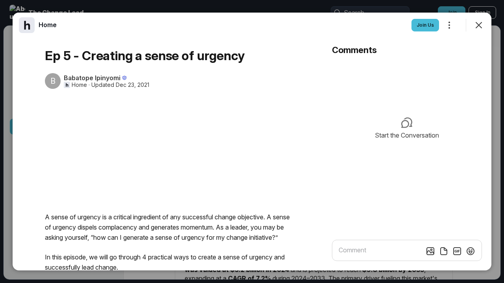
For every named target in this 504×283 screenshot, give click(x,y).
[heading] (48, 24)
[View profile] (27, 25)
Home (79, 85)
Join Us (425, 25)
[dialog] (252, 141)
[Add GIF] (457, 251)
